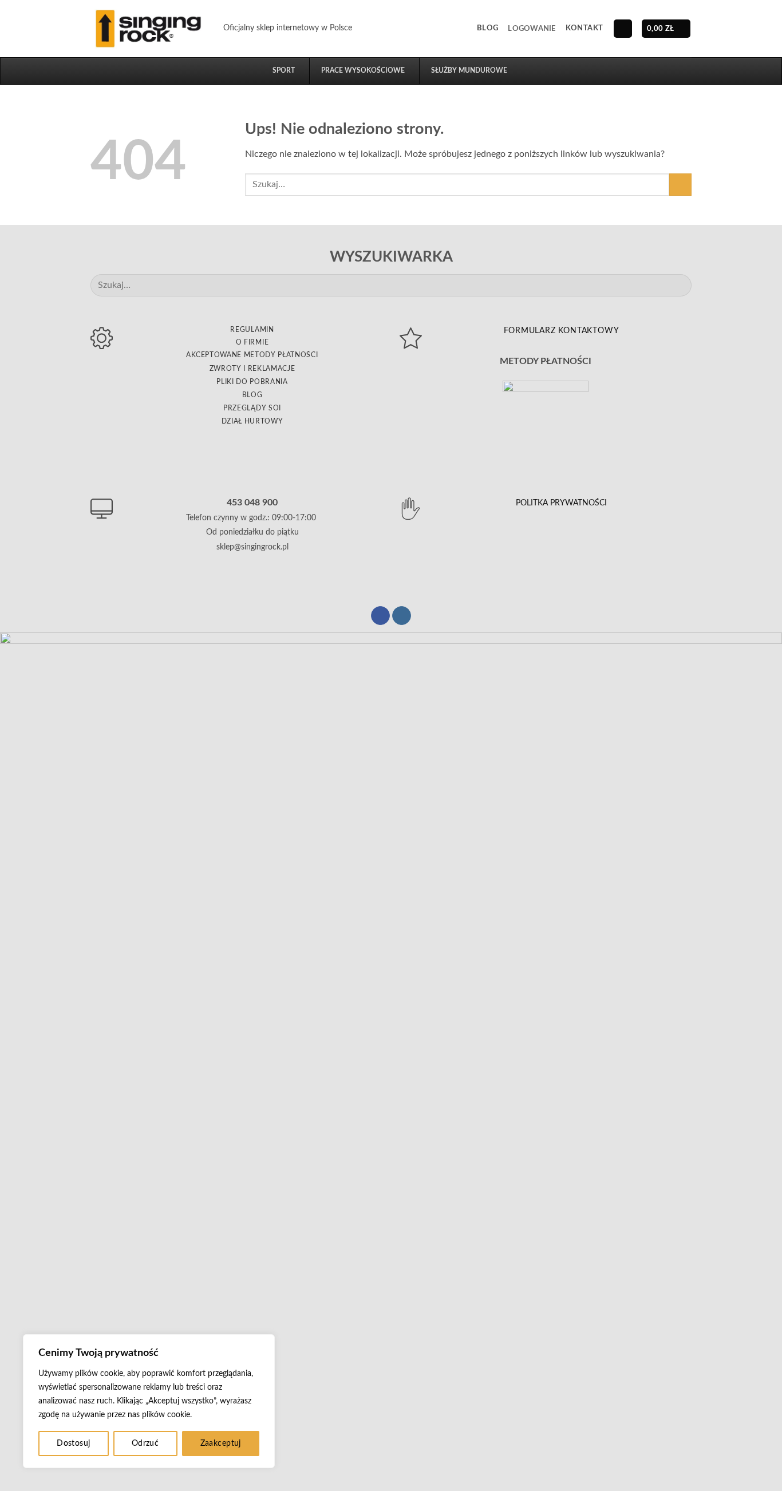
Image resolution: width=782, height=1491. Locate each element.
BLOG (252, 394)
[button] (531, 28)
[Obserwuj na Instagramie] (401, 616)
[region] (149, 1401)
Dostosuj (73, 1443)
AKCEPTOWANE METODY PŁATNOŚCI (252, 354)
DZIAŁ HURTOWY (252, 421)
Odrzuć (145, 1443)
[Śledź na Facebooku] (380, 616)
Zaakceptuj (220, 1443)
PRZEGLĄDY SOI (252, 408)
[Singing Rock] (148, 28)
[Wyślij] (680, 184)
